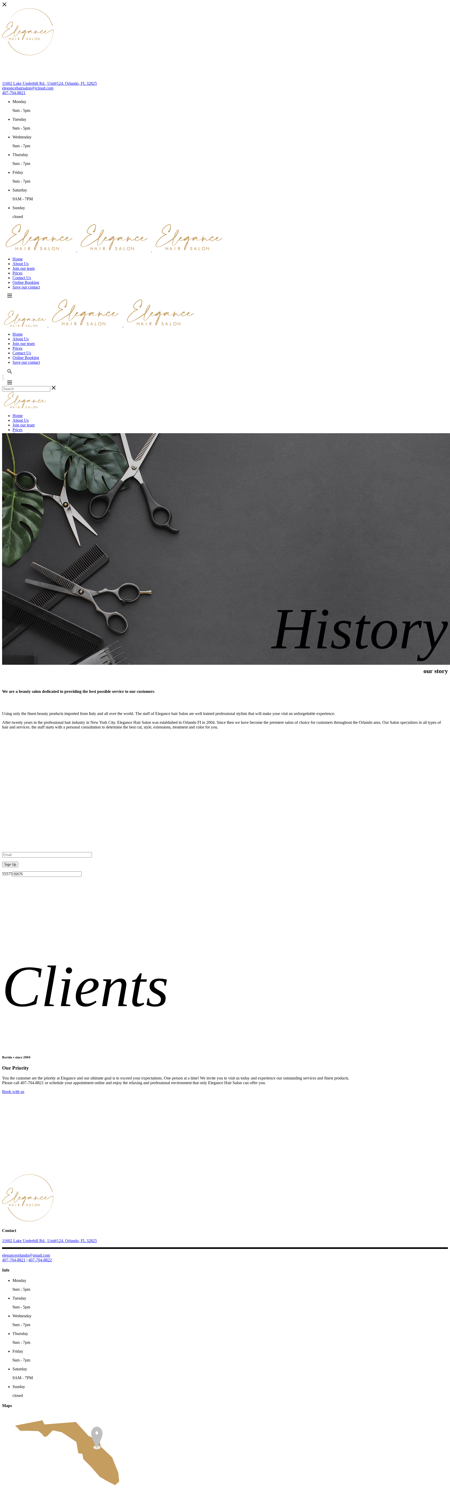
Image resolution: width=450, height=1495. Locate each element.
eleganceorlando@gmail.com (26, 1255)
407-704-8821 (14, 93)
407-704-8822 (40, 1260)
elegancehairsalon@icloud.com (27, 88)
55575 (7, 874)
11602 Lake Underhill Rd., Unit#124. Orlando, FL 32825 (49, 83)
